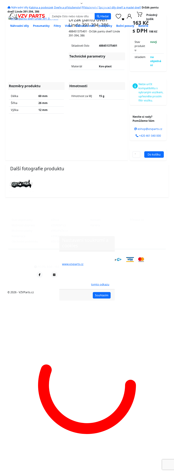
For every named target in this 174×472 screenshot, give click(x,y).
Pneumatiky (41, 26)
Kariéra (95, 225)
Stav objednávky (22, 220)
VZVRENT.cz (58, 225)
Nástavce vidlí (85, 26)
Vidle (68, 26)
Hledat (104, 16)
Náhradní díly (19, 26)
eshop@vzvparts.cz (104, 3)
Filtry (57, 26)
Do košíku (154, 154)
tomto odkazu (100, 284)
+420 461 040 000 (141, 3)
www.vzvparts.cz (72, 264)
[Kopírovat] (119, 3)
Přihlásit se (137, 220)
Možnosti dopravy (23, 225)
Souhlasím (101, 295)
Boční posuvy (125, 26)
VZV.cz (55, 220)
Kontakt (95, 220)
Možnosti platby (22, 231)
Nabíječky (105, 26)
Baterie (143, 26)
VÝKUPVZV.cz (59, 231)
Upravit (84, 295)
